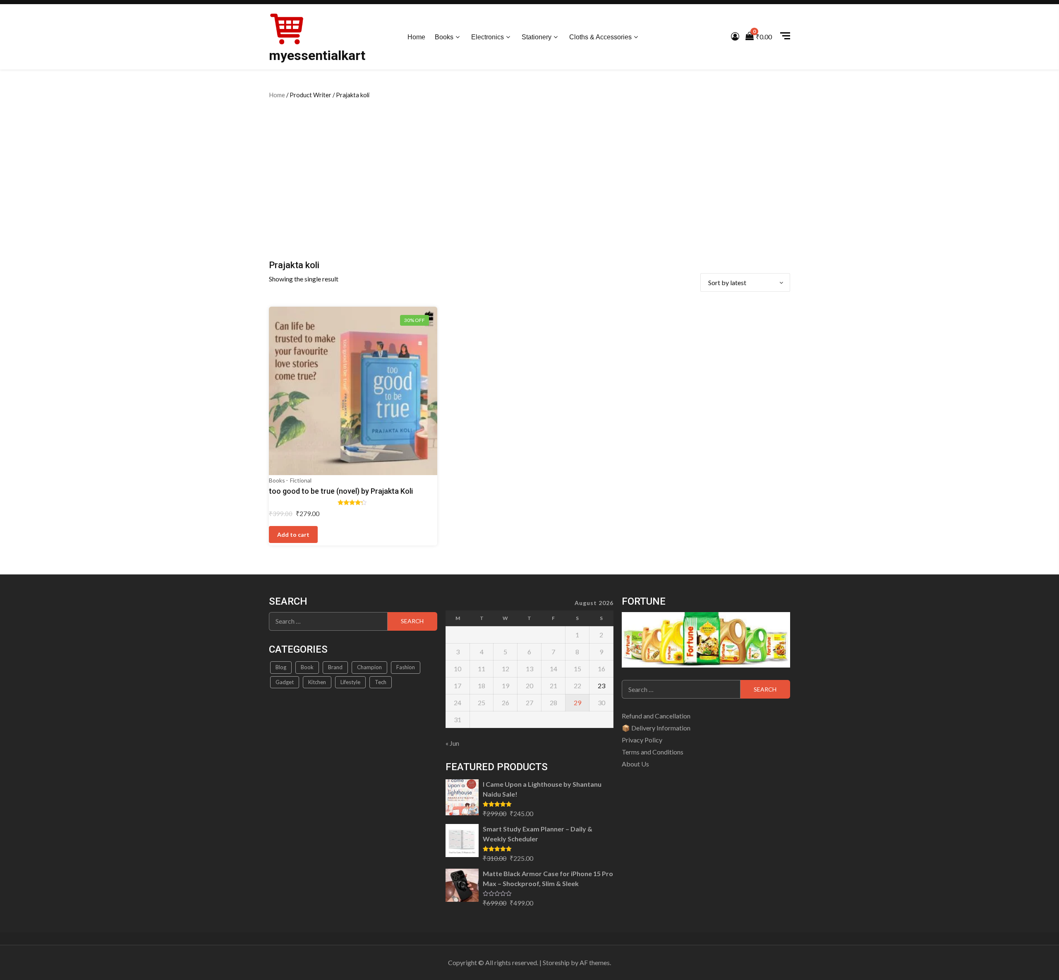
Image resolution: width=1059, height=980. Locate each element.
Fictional (300, 480)
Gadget (285, 682)
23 (601, 685)
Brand (335, 667)
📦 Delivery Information (656, 728)
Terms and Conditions (652, 752)
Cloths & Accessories (600, 37)
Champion (369, 667)
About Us (635, 764)
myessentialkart (317, 55)
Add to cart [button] (293, 534)
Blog (281, 667)
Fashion (405, 667)
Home (416, 37)
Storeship (556, 962)
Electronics (487, 37)
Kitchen (317, 682)
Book (307, 667)
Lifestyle (350, 682)
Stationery (536, 37)
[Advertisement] (529, 178)
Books (444, 37)
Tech (380, 682)
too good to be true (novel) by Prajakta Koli (341, 491)
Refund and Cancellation (656, 716)
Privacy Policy (642, 740)
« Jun (452, 743)
